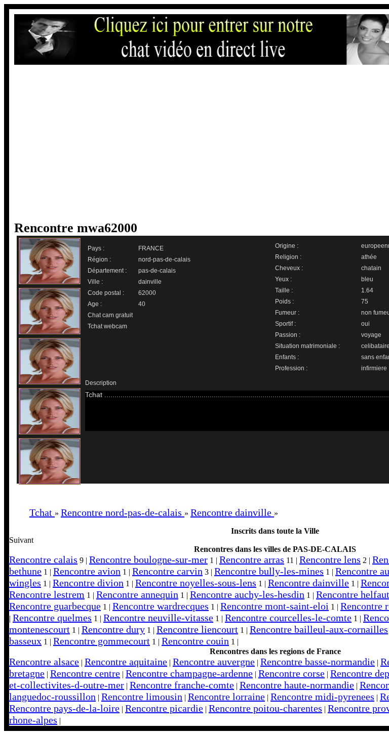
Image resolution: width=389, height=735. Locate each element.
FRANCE (151, 248)
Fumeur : (287, 312)
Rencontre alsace (44, 661)
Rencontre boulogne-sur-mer (148, 559)
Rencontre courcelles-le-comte (288, 617)
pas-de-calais (157, 270)
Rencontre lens (330, 559)
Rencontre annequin (137, 594)
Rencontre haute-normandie (297, 684)
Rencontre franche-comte (182, 684)
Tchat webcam (107, 326)
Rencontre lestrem (47, 594)
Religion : (288, 257)
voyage (371, 334)
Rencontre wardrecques (160, 606)
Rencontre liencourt (197, 629)
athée (369, 257)
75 (364, 301)
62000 (147, 292)
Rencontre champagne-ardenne (189, 673)
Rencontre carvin (167, 571)
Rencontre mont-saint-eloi (274, 606)
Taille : (284, 290)
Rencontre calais (43, 559)
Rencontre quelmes (52, 617)
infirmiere (374, 368)
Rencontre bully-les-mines (269, 571)
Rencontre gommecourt (101, 640)
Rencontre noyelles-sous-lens (195, 582)
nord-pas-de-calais (164, 259)
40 (141, 304)
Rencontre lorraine (226, 696)
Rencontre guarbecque (55, 606)
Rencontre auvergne (214, 661)
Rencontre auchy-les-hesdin (247, 594)
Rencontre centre (85, 673)
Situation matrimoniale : (307, 346)
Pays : (96, 248)
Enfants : (287, 357)
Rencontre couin (195, 640)
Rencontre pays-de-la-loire (64, 708)
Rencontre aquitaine (126, 661)
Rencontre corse (291, 673)
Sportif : (285, 323)
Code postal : (106, 292)
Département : (107, 270)
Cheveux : (289, 268)
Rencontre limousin (141, 696)
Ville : (95, 281)
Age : (95, 304)
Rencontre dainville (308, 582)
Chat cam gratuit (110, 315)
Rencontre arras (251, 559)
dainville (150, 281)
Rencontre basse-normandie (317, 661)
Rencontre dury (113, 629)
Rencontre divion (88, 582)
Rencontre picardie (164, 708)
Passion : (287, 334)
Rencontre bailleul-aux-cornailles (319, 629)
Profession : (291, 368)
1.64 (367, 290)
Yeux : (283, 279)
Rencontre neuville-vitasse (158, 617)
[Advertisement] (204, 142)
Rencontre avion (87, 571)
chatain (371, 268)
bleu (367, 279)
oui (365, 323)
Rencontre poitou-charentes (265, 708)
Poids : (284, 301)
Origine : (286, 245)
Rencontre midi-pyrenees (322, 696)
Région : (99, 259)
